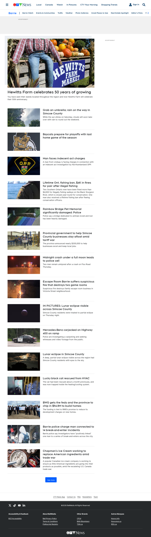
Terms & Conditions (50, 521)
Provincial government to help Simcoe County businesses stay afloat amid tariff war (67, 236)
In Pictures (72, 5)
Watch (60, 5)
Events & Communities (45, 13)
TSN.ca (80, 524)
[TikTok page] (14, 505)
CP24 (79, 518)
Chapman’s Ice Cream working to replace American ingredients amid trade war (66, 454)
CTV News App (59, 497)
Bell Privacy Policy (50, 518)
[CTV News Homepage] (22, 4)
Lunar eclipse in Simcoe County (63, 354)
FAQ (79, 497)
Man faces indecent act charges (64, 158)
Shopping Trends (109, 5)
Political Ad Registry (50, 524)
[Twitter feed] (9, 505)
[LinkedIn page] (24, 505)
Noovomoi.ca (116, 521)
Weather (69, 13)
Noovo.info (115, 518)
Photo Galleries (82, 13)
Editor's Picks (137, 13)
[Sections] (7, 4)
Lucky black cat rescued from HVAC (66, 378)
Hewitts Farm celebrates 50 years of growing (49, 92)
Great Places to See (99, 13)
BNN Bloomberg (83, 521)
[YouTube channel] (19, 505)
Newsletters (87, 497)
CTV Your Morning (88, 5)
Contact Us (71, 497)
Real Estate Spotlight (120, 13)
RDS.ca (114, 524)
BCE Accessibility (15, 518)
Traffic (60, 13)
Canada (49, 5)
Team (96, 497)
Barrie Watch (27, 13)
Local (38, 5)
